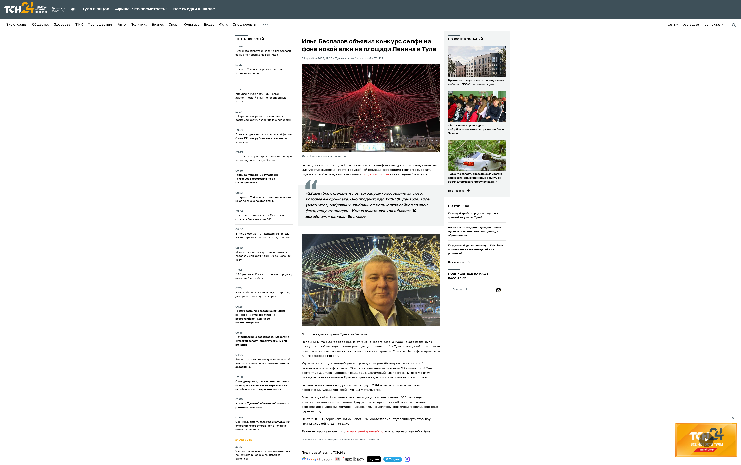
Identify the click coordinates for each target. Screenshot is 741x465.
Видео (209, 24)
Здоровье (62, 24)
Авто (122, 24)
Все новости (456, 190)
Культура (191, 24)
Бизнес (158, 24)
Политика (138, 24)
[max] (407, 459)
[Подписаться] (498, 289)
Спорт (174, 24)
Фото (223, 24)
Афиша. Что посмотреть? (141, 9)
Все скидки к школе (194, 9)
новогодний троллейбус (364, 431)
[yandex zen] (374, 459)
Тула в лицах (95, 9)
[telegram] (392, 459)
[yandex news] (349, 459)
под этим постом (376, 174)
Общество (40, 24)
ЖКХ (79, 24)
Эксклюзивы (16, 24)
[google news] (317, 459)
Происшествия (100, 24)
